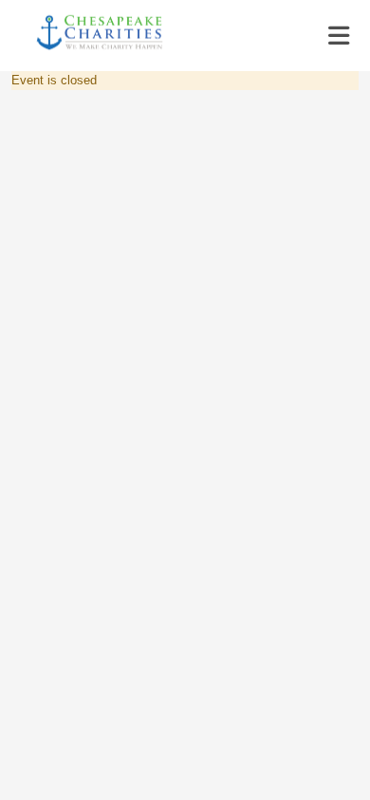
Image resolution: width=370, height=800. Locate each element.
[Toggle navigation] (338, 36)
